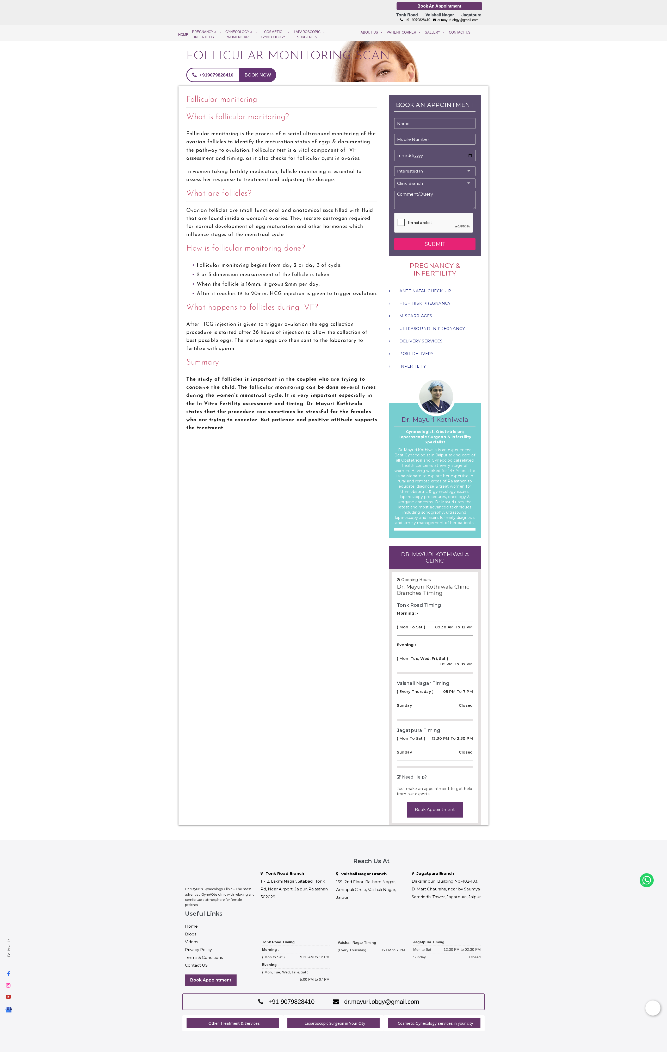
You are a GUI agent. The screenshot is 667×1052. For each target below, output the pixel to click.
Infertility (412, 366)
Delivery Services (420, 341)
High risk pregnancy (424, 303)
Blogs (190, 934)
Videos (191, 941)
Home (191, 926)
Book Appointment (435, 809)
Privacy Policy (198, 949)
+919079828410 (215, 75)
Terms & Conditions (204, 957)
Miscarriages (415, 315)
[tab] (233, 1023)
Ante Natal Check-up (425, 290)
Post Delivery (416, 353)
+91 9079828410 (417, 20)
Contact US (196, 965)
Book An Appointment (439, 6)
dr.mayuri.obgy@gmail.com (458, 20)
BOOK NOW (258, 75)
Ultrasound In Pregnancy (432, 328)
